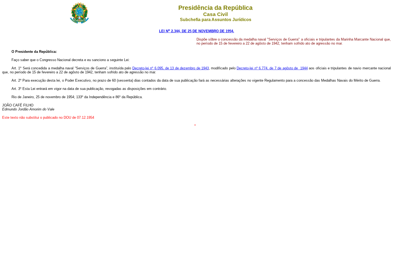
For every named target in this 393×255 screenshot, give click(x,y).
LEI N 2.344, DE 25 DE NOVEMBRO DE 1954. (196, 31)
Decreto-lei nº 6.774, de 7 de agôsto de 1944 (272, 68)
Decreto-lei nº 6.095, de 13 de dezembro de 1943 (170, 68)
